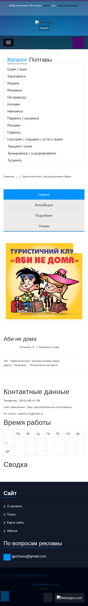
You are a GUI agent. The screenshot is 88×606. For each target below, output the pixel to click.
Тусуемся (14, 160)
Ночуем (13, 104)
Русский (44, 28)
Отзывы (44, 226)
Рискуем (13, 125)
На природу (16, 97)
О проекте (14, 506)
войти (47, 5)
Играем (13, 83)
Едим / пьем (17, 69)
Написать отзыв (48, 347)
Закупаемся (16, 76)
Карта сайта (15, 522)
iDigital (44, 588)
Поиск (11, 514)
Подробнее (44, 215)
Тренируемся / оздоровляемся (31, 153)
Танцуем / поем (19, 146)
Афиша (12, 530)
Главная (9, 176)
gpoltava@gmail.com (29, 556)
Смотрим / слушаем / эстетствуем (35, 139)
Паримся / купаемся (23, 118)
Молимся (14, 90)
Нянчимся (15, 111)
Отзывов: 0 (26, 347)
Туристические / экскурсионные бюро (46, 176)
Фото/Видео (44, 205)
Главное (44, 194)
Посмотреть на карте (43, 365)
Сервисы (14, 132)
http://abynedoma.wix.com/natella (49, 407)
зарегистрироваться (67, 5)
